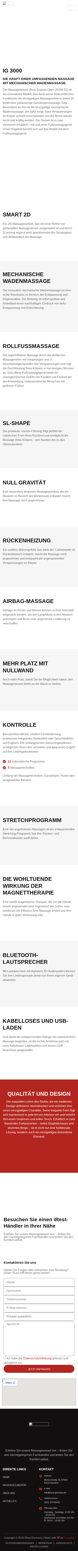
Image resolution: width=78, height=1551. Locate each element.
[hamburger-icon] (71, 7)
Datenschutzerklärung (37, 1358)
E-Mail (47, 1488)
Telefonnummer (51, 1498)
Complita (69, 1537)
